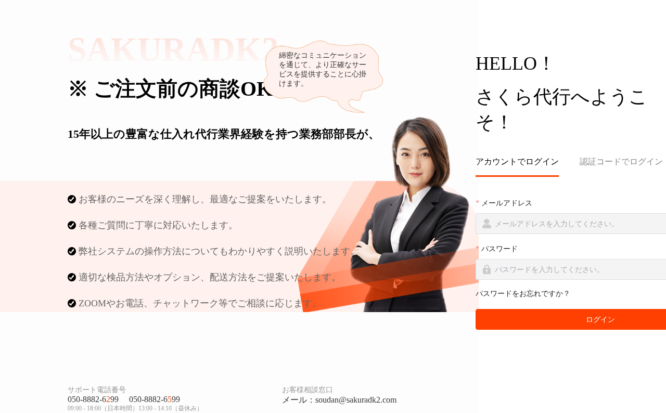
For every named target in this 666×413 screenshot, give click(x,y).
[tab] (522, 162)
